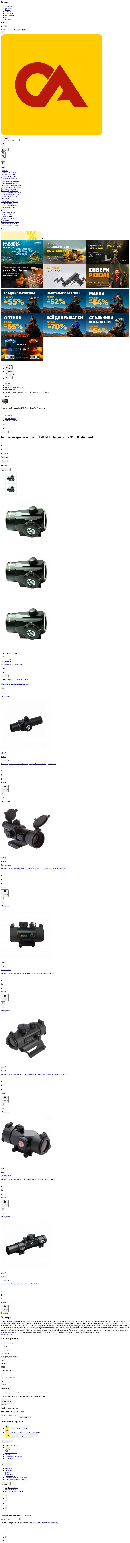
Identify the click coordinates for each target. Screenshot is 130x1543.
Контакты (4, 1484)
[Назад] (3, 32)
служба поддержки (20, 29)
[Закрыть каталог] (3, 163)
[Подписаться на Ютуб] (6, 1508)
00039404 (4, 470)
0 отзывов (8, 415)
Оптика (7, 385)
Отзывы (3, 1384)
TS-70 (3, 1367)
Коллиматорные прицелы (14, 387)
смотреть (24, 684)
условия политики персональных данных (43, 1523)
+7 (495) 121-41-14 (7, 29)
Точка (3, 1374)
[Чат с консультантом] (3, 159)
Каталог (6, 138)
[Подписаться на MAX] (6, 1506)
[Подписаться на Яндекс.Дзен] (6, 1501)
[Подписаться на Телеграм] (6, 1498)
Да (2, 1381)
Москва (6, 2)
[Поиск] (3, 143)
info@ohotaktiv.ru (11, 1490)
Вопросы (4, 1404)
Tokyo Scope (5, 1353)
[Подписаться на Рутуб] (6, 1511)
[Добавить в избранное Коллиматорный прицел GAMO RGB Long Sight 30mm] (3, 1209)
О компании (5, 1465)
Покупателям (6, 1442)
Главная (10, 365)
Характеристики (10, 419)
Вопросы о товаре (11, 420)
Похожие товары (10, 684)
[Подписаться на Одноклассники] (6, 1504)
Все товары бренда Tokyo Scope (12, 664)
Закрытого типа (10, 389)
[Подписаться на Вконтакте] (6, 1496)
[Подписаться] (21, 1519)
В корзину (5, 432)
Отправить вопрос (25, 1417)
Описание (8, 417)
